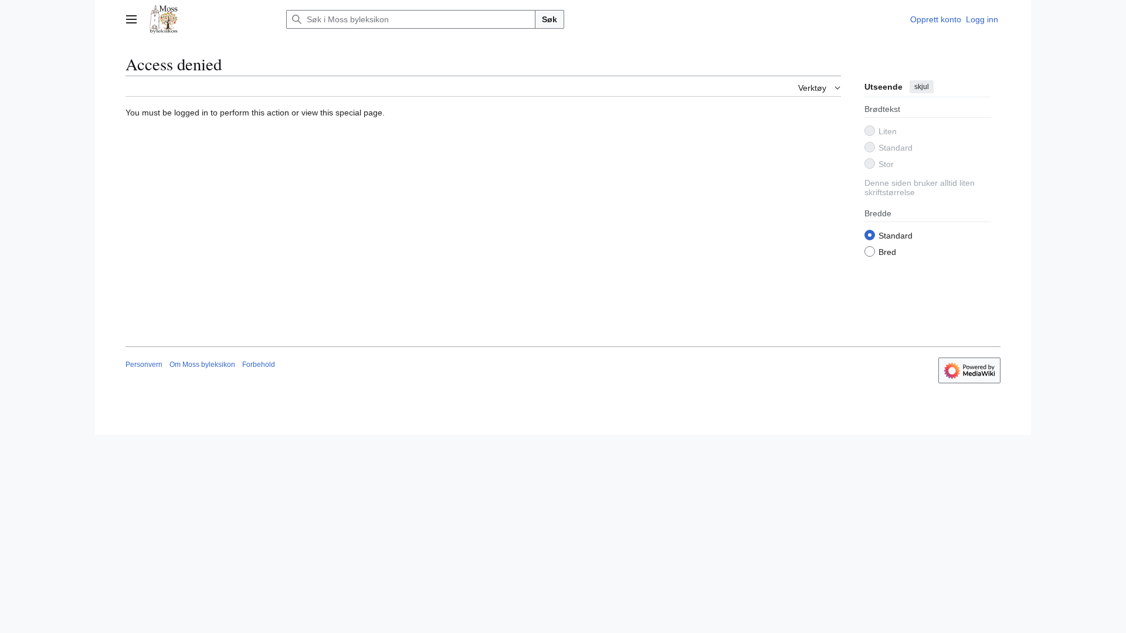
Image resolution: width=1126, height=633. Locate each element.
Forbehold (258, 364)
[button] (131, 19)
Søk (549, 19)
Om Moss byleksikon (202, 364)
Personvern (144, 364)
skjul (921, 87)
